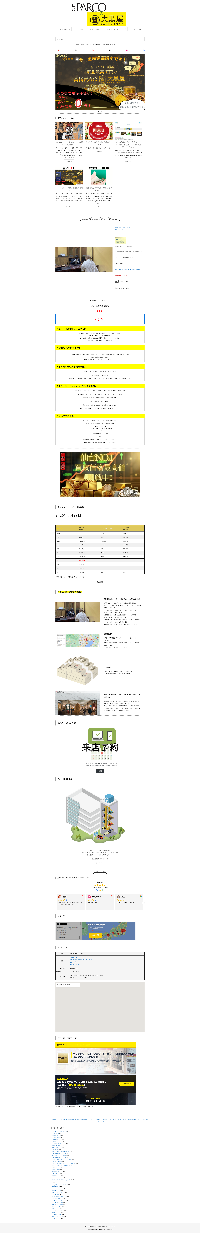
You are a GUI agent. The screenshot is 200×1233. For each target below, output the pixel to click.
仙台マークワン (74, 962)
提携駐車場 (85, 219)
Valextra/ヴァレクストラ (58, 1193)
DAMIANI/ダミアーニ (57, 1210)
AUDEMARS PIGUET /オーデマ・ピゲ (61, 1179)
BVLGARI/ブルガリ (56, 1145)
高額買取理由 (96, 219)
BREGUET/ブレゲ (56, 1175)
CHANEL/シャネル (56, 1137)
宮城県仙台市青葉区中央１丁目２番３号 (81, 960)
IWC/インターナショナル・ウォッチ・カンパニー (64, 1163)
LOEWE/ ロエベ (56, 1194)
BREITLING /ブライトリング (59, 1155)
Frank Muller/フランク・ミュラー (60, 1151)
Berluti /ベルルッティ (57, 1204)
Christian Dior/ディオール (59, 1143)
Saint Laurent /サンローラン (59, 1196)
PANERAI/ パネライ (57, 1161)
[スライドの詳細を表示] (109, 82)
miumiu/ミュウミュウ (58, 1189)
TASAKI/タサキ (56, 1218)
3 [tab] (101, 111)
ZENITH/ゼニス (56, 1187)
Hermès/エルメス (56, 1135)
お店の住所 (115, 219)
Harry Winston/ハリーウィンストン (61, 1165)
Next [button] (143, 82)
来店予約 (100, 771)
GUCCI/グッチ (55, 1133)
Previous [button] (57, 82)
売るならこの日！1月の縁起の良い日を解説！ (99, 143)
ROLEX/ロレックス (57, 1147)
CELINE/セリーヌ (56, 1191)
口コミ (106, 219)
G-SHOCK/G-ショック (57, 1177)
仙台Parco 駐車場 (100, 872)
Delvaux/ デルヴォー (57, 1198)
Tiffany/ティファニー (57, 1141)
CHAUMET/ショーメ (57, 1214)
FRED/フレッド (56, 1208)
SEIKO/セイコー (56, 1173)
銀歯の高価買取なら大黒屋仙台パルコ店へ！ (99, 189)
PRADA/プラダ (55, 1167)
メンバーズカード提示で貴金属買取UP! (69, 189)
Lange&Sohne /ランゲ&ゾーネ (60, 1185)
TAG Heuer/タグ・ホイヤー (59, 1153)
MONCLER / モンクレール (58, 1200)
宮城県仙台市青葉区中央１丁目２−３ (123, 227)
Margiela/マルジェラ (57, 1171)
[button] (143, 903)
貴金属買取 (100, 582)
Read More (69, 161)
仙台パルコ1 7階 (119, 229)
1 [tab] (98, 111)
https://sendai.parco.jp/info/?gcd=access (127, 269)
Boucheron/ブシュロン (58, 1216)
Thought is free (109, 1229)
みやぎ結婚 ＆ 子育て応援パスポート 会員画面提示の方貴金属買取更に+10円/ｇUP (128, 144)
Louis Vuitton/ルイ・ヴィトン (59, 1132)
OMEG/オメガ (55, 1149)
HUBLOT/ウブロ (56, 1169)
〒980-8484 (73, 957)
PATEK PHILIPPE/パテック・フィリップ (62, 1159)
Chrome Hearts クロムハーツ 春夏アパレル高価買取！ (69, 143)
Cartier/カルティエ (57, 1139)
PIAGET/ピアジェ (56, 1212)
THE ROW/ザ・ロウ (57, 1202)
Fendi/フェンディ (56, 1206)
